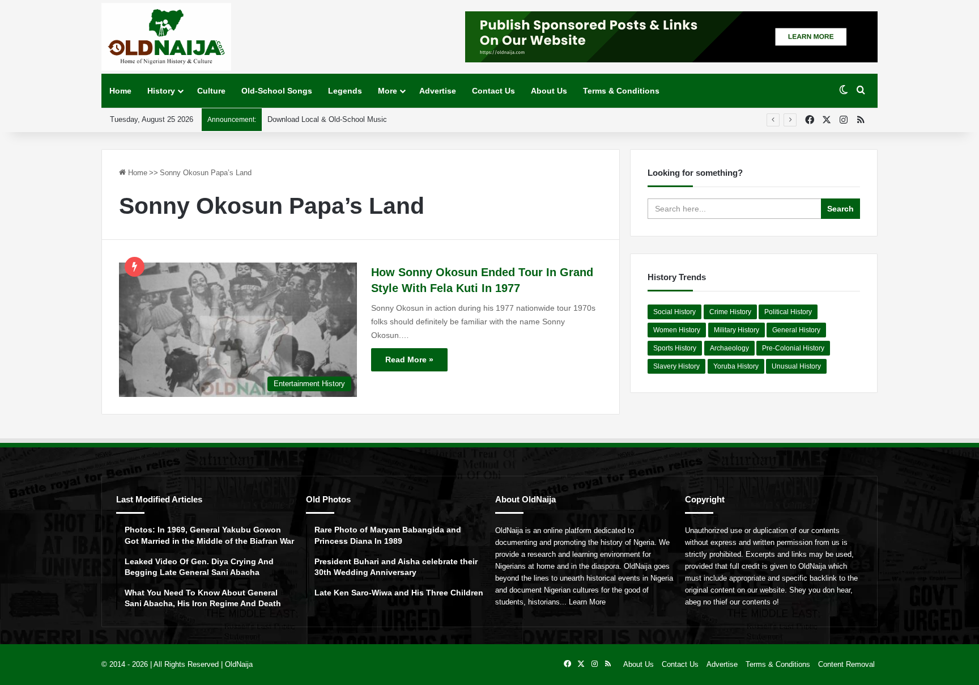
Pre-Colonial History (793, 348)
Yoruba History (736, 366)
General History (796, 330)
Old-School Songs (276, 90)
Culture (211, 90)
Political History (788, 312)
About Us (549, 90)
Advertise (437, 90)
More (387, 90)
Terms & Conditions (621, 90)
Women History (676, 330)
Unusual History (796, 366)
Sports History (674, 348)
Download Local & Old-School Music (327, 119)
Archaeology (729, 348)
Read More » (409, 359)
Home (120, 90)
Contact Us (493, 90)
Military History (736, 330)
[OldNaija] (166, 37)
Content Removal (846, 664)
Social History (674, 312)
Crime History (730, 312)
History (161, 90)
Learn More (587, 602)
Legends (345, 90)
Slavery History (676, 366)
